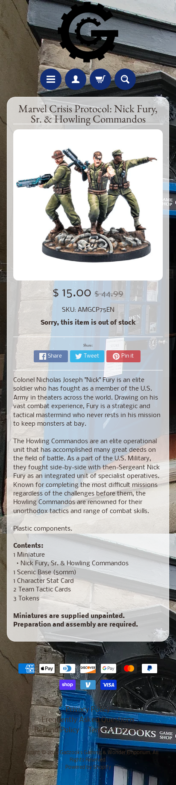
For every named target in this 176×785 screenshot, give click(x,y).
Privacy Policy (88, 710)
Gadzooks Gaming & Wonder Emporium (105, 752)
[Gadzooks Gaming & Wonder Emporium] (88, 32)
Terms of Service (115, 730)
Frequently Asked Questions (88, 720)
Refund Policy (56, 730)
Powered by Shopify (88, 767)
